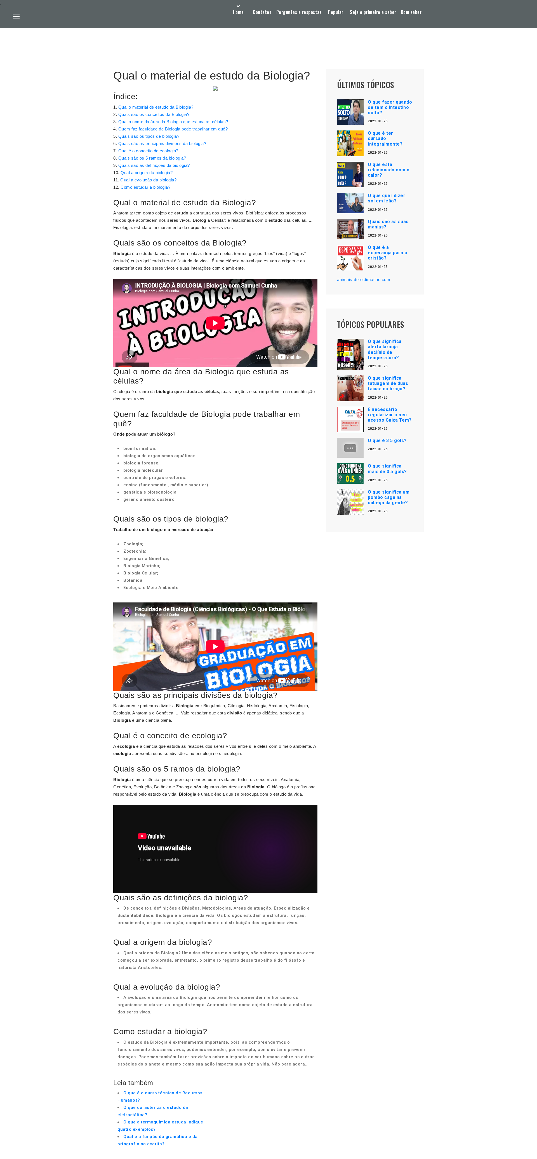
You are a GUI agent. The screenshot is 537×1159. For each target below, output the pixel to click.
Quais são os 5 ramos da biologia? (152, 158)
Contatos (262, 12)
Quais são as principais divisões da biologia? (162, 143)
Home (238, 12)
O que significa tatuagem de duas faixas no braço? (388, 383)
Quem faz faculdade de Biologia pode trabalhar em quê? (173, 129)
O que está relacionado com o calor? (389, 170)
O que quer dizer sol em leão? (386, 198)
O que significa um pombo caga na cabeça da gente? (388, 497)
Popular (335, 12)
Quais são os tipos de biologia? (149, 136)
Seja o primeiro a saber (373, 12)
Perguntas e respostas (299, 12)
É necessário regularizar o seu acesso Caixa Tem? (390, 415)
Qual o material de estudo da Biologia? (156, 107)
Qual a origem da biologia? (147, 172)
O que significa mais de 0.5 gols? (387, 468)
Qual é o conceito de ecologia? (148, 150)
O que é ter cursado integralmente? (385, 138)
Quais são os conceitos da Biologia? (154, 114)
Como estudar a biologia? (145, 187)
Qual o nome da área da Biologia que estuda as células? (173, 121)
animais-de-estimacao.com (363, 279)
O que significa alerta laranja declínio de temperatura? (385, 349)
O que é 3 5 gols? (387, 440)
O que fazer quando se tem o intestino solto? (390, 107)
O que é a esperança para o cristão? (387, 253)
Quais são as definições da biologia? (154, 165)
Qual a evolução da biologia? (148, 179)
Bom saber (411, 12)
